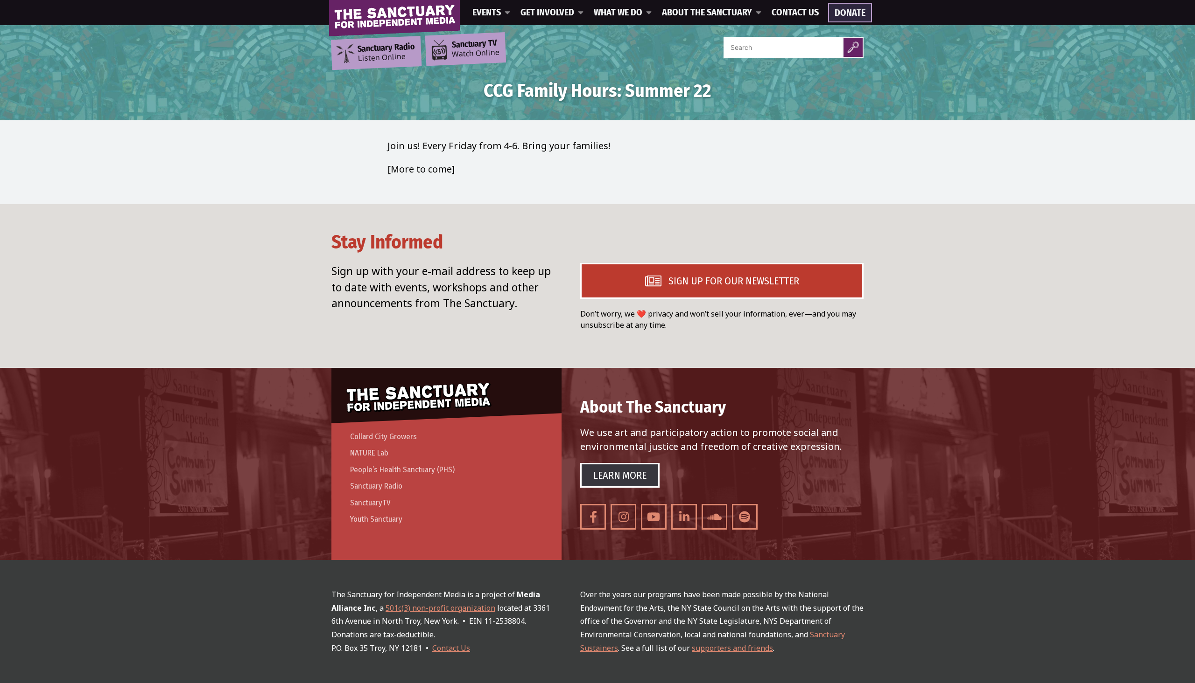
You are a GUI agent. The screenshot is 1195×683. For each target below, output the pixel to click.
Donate (850, 13)
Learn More (620, 475)
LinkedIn (684, 517)
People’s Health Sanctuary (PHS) (402, 470)
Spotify (745, 517)
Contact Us (795, 12)
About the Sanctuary (707, 12)
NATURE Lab (369, 453)
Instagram (623, 517)
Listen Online (386, 52)
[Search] (853, 47)
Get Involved (547, 12)
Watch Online (475, 49)
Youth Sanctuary (376, 519)
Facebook (593, 517)
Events (486, 12)
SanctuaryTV (370, 503)
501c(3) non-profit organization (440, 608)
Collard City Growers (383, 437)
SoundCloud (714, 517)
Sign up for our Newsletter (733, 281)
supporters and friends (732, 648)
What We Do (618, 12)
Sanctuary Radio (376, 486)
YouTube (654, 517)
